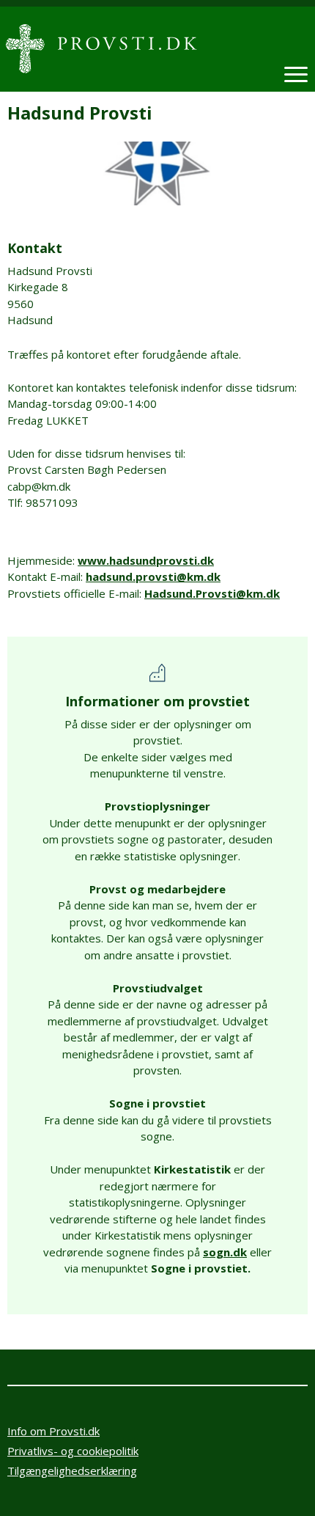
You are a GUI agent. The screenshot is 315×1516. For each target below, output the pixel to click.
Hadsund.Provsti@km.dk (212, 593)
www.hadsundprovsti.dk (146, 560)
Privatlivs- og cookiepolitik (72, 1450)
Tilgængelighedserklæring (72, 1470)
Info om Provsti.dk (53, 1431)
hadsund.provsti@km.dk (153, 576)
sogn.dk (225, 1252)
